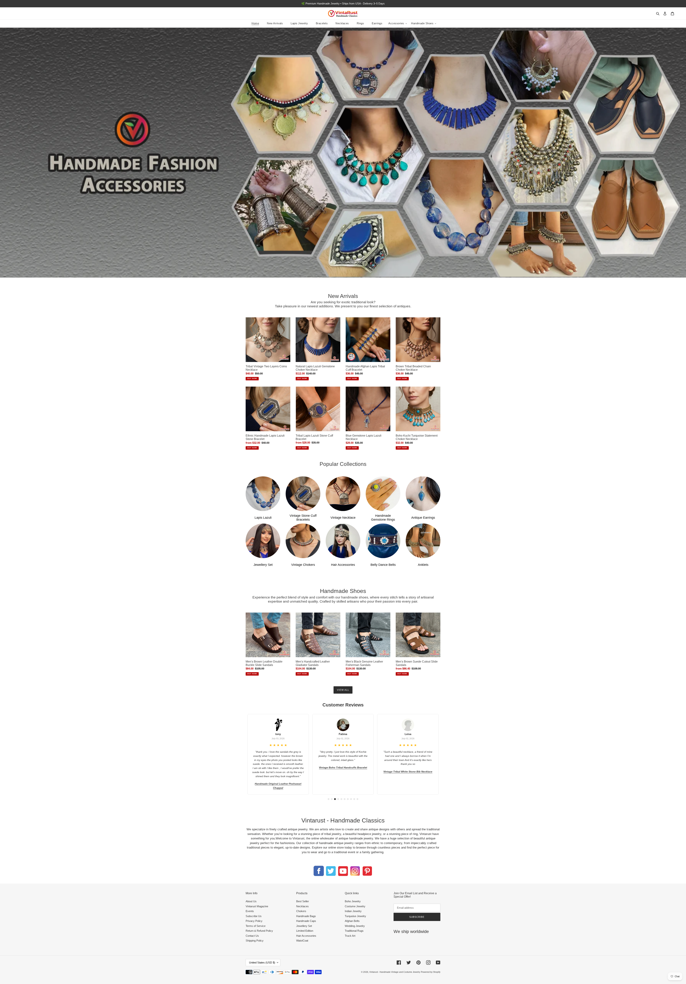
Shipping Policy (255, 940)
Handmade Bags (306, 916)
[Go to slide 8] (351, 799)
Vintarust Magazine (257, 906)
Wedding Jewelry (355, 925)
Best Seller (302, 901)
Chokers (301, 911)
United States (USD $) (262, 962)
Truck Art (350, 935)
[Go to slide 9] (354, 799)
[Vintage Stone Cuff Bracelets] (303, 493)
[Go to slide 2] (332, 799)
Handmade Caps (306, 920)
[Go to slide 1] (328, 799)
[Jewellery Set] (263, 541)
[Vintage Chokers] (303, 541)
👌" (422, 751)
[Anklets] (423, 541)
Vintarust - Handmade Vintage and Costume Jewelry (394, 972)
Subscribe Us (254, 916)
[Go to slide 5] (341, 799)
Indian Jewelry (353, 911)
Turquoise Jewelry (355, 916)
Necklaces (302, 906)
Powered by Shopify (430, 972)
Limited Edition (304, 930)
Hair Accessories (306, 935)
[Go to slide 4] (338, 799)
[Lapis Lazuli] (263, 493)
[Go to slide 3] (335, 799)
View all (343, 690)
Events (250, 911)
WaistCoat (302, 940)
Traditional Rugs (354, 930)
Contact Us (252, 935)
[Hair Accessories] (343, 541)
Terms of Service (255, 925)
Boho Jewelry (353, 901)
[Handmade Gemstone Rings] (383, 493)
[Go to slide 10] (357, 799)
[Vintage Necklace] (343, 493)
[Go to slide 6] (345, 799)
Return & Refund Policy (259, 930)
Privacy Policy (254, 920)
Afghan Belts (352, 920)
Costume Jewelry (355, 906)
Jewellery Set (304, 925)
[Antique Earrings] (423, 493)
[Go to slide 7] (348, 799)
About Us (251, 901)
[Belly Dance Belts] (383, 541)
